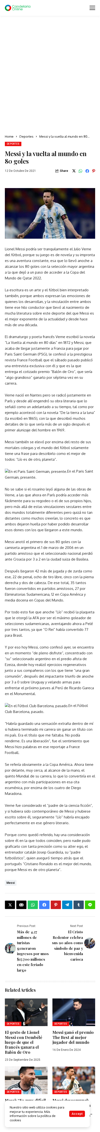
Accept (77, 1114)
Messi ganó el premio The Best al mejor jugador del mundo (73, 1037)
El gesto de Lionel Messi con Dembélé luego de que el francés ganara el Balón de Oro (23, 1042)
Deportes (26, 136)
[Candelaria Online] (18, 8)
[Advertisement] (50, 75)
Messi (11, 883)
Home (9, 136)
